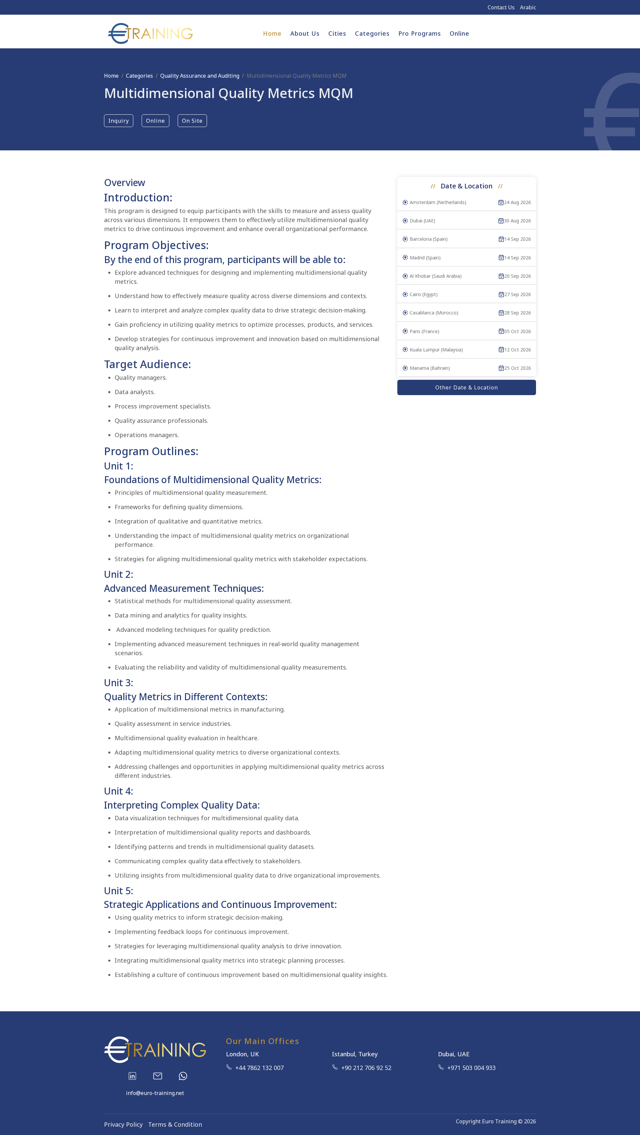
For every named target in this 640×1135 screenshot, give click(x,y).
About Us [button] (305, 33)
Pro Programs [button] (419, 33)
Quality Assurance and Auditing (199, 75)
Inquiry (118, 120)
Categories (139, 75)
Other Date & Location (466, 387)
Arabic (528, 7)
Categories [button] (372, 33)
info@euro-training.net (155, 1093)
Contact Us (501, 7)
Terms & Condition (175, 1124)
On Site (192, 120)
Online (459, 33)
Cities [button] (337, 33)
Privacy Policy (123, 1124)
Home (272, 33)
